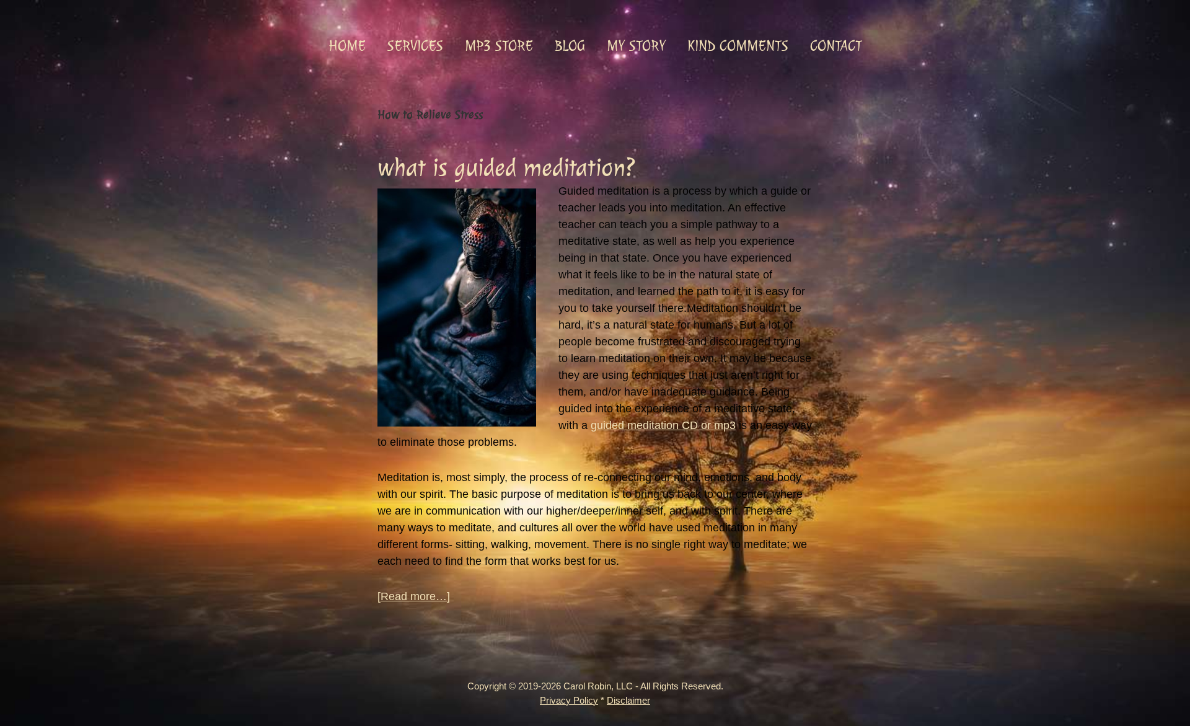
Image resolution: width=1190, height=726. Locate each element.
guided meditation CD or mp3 (663, 425)
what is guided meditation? (506, 167)
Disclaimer (628, 700)
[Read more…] (413, 597)
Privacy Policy (569, 700)
